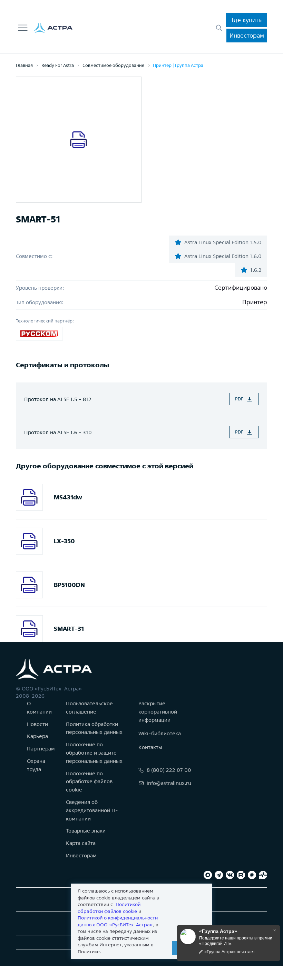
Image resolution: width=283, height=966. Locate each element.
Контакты (150, 747)
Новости (37, 724)
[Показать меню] (23, 28)
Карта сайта (81, 843)
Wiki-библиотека (159, 733)
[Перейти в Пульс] (263, 875)
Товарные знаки (86, 831)
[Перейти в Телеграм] (219, 875)
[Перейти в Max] (208, 875)
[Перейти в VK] (230, 875)
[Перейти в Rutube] (241, 875)
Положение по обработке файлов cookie (89, 781)
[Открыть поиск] (219, 28)
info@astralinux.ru (169, 783)
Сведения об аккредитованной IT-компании (92, 810)
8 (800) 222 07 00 (169, 770)
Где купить (247, 20)
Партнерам (41, 748)
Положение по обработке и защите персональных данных (94, 752)
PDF (239, 398)
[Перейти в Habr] (252, 875)
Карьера (37, 736)
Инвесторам (247, 35)
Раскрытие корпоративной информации (157, 711)
